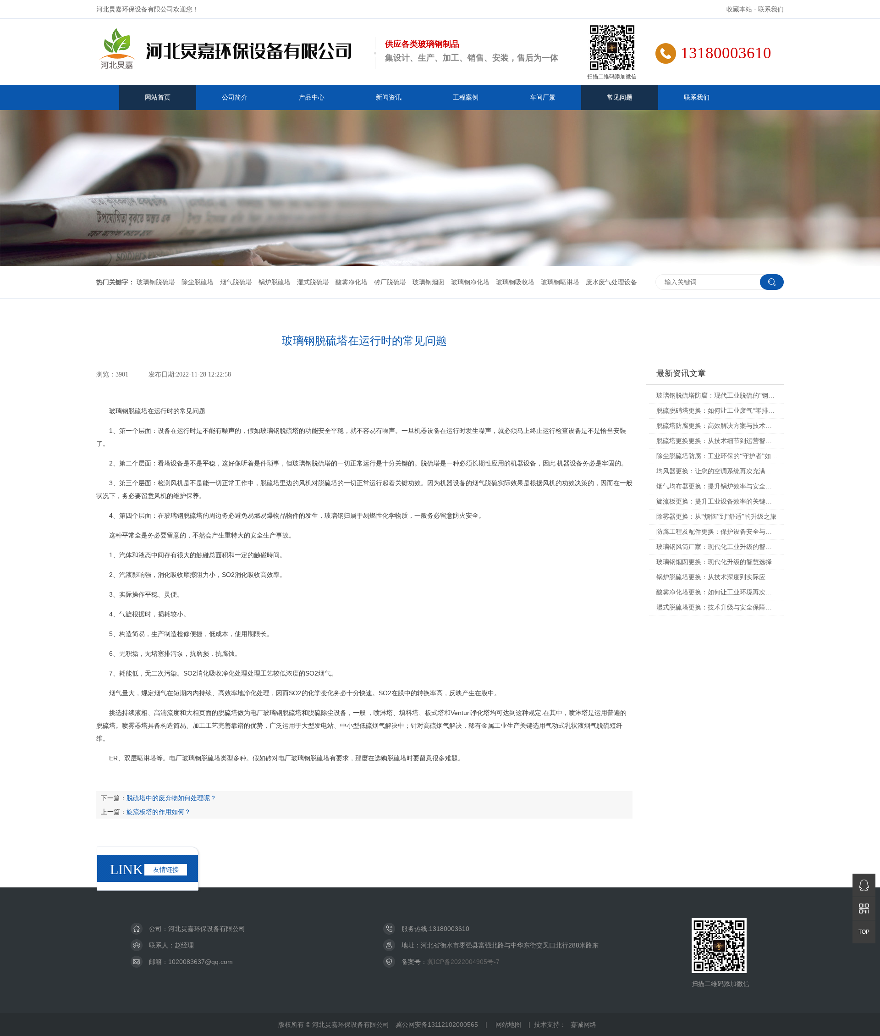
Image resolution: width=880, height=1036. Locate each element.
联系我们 (771, 9)
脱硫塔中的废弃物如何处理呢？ (171, 798)
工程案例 (465, 97)
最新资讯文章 (681, 373)
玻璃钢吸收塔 (515, 282)
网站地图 (508, 1024)
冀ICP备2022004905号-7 (463, 961)
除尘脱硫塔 (198, 282)
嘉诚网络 (583, 1024)
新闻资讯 (389, 97)
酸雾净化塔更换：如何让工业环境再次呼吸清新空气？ (716, 592)
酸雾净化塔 (352, 282)
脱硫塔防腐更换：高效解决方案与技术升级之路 (716, 425)
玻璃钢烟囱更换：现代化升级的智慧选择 (714, 562)
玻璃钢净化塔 (470, 282)
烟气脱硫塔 (236, 282)
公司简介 (235, 97)
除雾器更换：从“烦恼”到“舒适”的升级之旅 (716, 516)
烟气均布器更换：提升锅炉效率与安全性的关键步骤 (716, 486)
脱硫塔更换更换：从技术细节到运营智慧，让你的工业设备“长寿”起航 (716, 441)
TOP (863, 932)
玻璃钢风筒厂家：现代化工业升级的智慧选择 (716, 546)
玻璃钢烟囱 (428, 282)
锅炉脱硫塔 (274, 282)
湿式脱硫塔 (313, 282)
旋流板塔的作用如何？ (158, 811)
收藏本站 (739, 9)
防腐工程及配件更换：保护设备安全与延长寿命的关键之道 (716, 531)
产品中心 (311, 97)
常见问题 (619, 97)
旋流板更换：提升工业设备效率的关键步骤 (716, 501)
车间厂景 (543, 97)
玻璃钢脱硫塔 (156, 282)
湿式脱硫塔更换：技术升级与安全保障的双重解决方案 (716, 607)
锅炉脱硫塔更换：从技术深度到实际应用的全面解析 (716, 577)
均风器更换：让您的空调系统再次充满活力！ (716, 471)
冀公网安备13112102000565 (437, 1024)
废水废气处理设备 (611, 282)
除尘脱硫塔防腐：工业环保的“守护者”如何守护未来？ (716, 456)
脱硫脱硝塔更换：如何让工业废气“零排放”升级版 (716, 410)
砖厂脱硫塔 (390, 282)
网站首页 (157, 97)
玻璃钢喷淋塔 (560, 282)
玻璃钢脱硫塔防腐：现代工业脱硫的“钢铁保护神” (716, 395)
